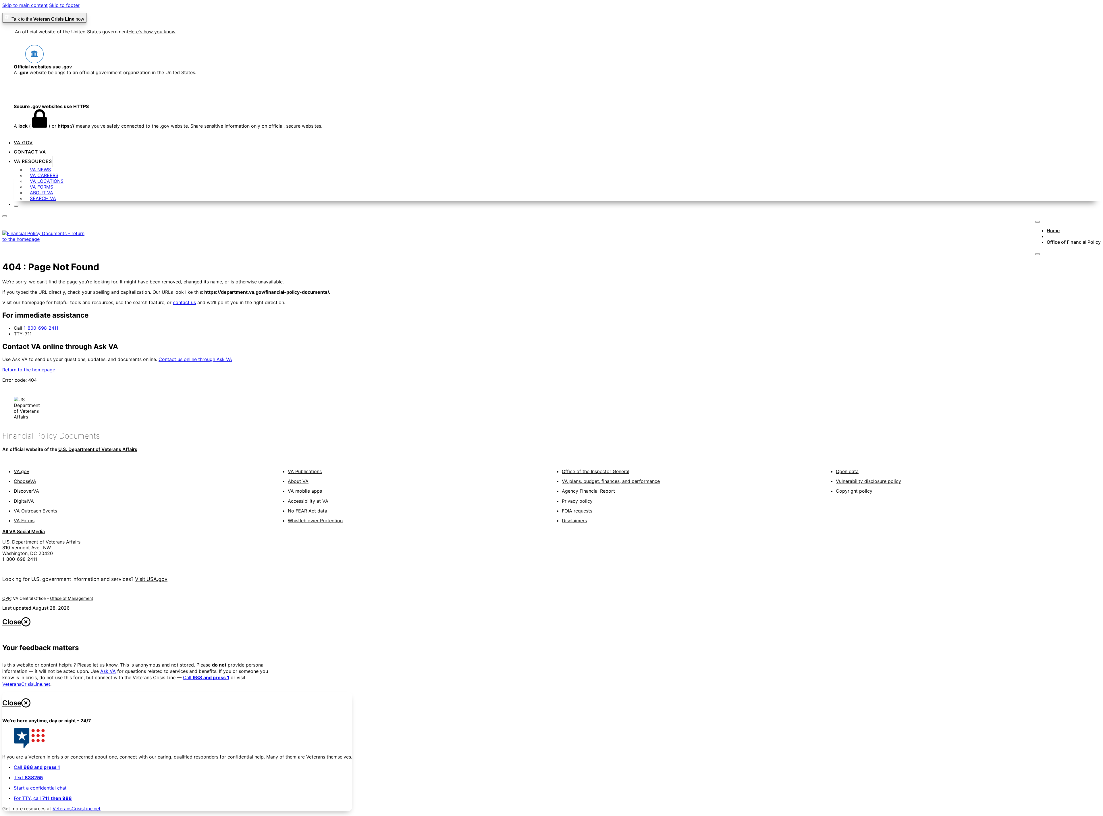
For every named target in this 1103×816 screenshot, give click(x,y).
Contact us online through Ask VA (195, 359)
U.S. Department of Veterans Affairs (97, 449)
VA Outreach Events (35, 511)
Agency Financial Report (588, 491)
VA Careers (44, 175)
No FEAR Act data (307, 511)
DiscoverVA (26, 491)
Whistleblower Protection (315, 520)
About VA (41, 192)
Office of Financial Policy (1074, 242)
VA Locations (46, 181)
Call (206, 677)
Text (28, 777)
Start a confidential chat (40, 788)
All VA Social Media (23, 531)
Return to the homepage (28, 370)
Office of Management (71, 598)
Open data (847, 471)
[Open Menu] (1037, 254)
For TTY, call (43, 798)
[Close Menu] (1037, 222)
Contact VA (30, 152)
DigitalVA (24, 501)
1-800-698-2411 (41, 328)
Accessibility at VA (308, 501)
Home (1053, 230)
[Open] (4, 216)
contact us (184, 302)
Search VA (43, 198)
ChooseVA (25, 481)
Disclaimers (574, 520)
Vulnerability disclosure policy (868, 481)
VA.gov (23, 142)
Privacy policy (577, 501)
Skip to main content (25, 5)
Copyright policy (854, 491)
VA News (40, 169)
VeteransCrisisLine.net (26, 684)
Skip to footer (64, 5)
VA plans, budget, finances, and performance (611, 481)
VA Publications (305, 471)
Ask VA (108, 671)
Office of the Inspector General (595, 471)
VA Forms (41, 187)
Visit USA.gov (151, 579)
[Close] (16, 206)
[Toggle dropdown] (52, 161)
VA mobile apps (305, 491)
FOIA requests (577, 511)
